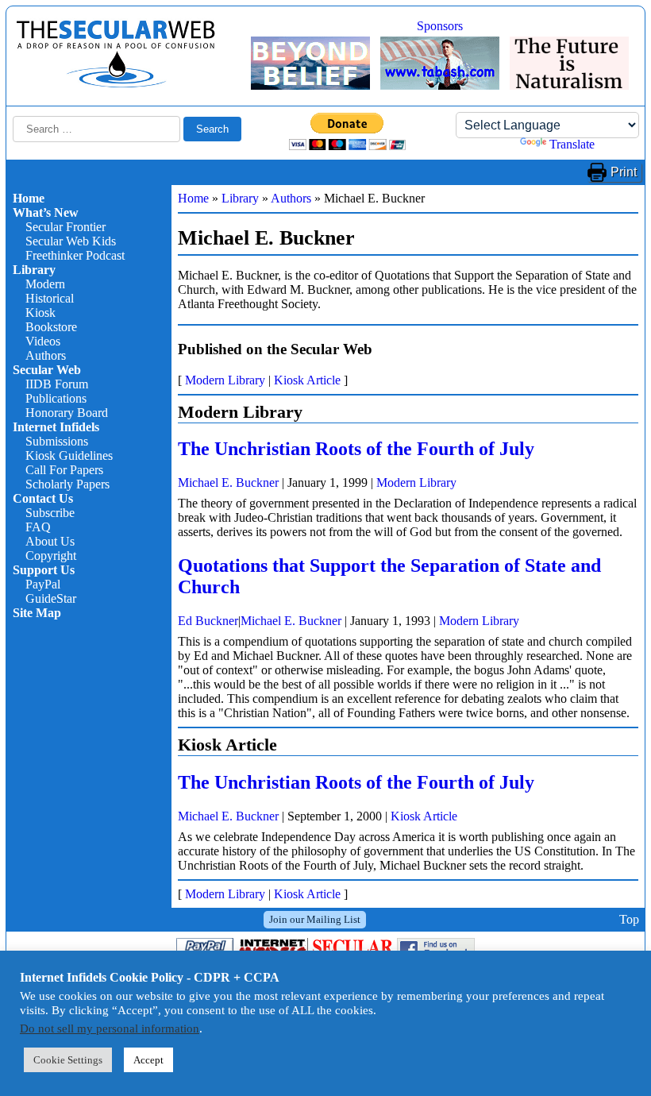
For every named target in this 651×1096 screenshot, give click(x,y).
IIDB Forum (56, 384)
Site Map (37, 612)
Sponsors (440, 26)
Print (624, 172)
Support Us (44, 570)
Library (34, 269)
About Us (50, 541)
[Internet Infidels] (116, 84)
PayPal (42, 584)
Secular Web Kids (70, 241)
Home (28, 198)
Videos (42, 341)
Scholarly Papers (67, 484)
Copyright (50, 555)
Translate (572, 144)
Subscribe (50, 512)
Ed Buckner (208, 620)
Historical (49, 298)
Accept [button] (148, 1060)
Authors (45, 355)
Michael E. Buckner (228, 482)
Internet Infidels (56, 427)
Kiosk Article (307, 380)
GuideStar (50, 598)
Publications (56, 398)
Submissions (56, 441)
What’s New (46, 212)
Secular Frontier (65, 226)
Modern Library (225, 380)
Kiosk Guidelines (69, 455)
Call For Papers (64, 470)
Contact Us (43, 498)
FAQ (38, 527)
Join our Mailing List (314, 919)
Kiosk (40, 312)
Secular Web (47, 369)
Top (629, 919)
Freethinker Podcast (75, 255)
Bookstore (51, 327)
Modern (45, 284)
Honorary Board (66, 412)
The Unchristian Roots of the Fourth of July (356, 448)
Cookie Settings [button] (67, 1060)
